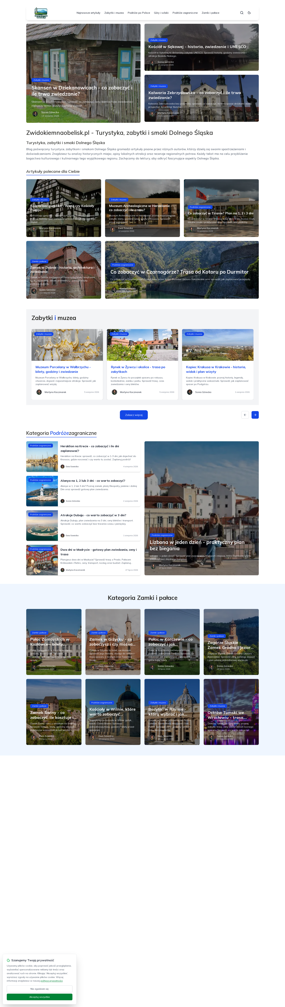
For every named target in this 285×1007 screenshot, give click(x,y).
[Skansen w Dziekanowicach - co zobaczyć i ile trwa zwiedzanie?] (83, 73)
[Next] (255, 415)
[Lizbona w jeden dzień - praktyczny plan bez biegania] (201, 508)
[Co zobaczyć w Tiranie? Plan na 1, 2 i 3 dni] (221, 208)
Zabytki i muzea (114, 12)
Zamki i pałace (210, 12)
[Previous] (245, 415)
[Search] (242, 13)
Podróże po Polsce (139, 12)
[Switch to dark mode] (249, 13)
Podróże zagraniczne (185, 12)
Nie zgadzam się (40, 988)
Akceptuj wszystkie (39, 996)
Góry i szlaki (161, 12)
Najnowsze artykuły (88, 12)
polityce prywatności (52, 980)
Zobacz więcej (133, 415)
